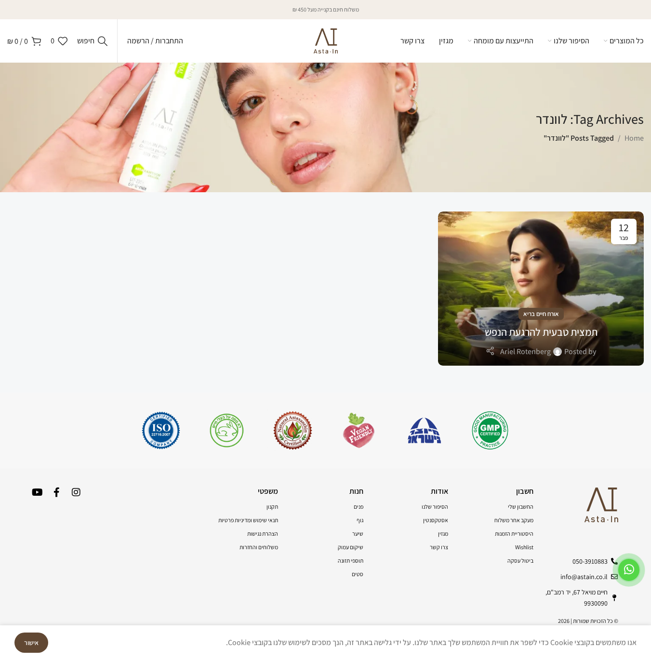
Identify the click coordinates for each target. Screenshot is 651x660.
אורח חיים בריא (541, 314)
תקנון (272, 506)
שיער (357, 533)
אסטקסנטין (435, 520)
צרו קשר (439, 547)
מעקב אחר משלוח (513, 520)
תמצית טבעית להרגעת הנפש (541, 332)
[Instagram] (76, 492)
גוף (360, 520)
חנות (356, 491)
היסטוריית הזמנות (514, 533)
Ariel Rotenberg (525, 351)
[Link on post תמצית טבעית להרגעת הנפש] (541, 288)
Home (634, 138)
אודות (439, 491)
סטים (357, 574)
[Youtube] (37, 492)
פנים (358, 506)
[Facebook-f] (57, 492)
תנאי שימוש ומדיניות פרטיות (248, 520)
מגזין (443, 533)
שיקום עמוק (350, 547)
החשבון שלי (520, 506)
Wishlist (524, 547)
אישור (31, 642)
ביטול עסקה (520, 560)
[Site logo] (326, 40)
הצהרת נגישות (262, 533)
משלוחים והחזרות (258, 547)
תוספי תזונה (350, 560)
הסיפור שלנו (435, 506)
